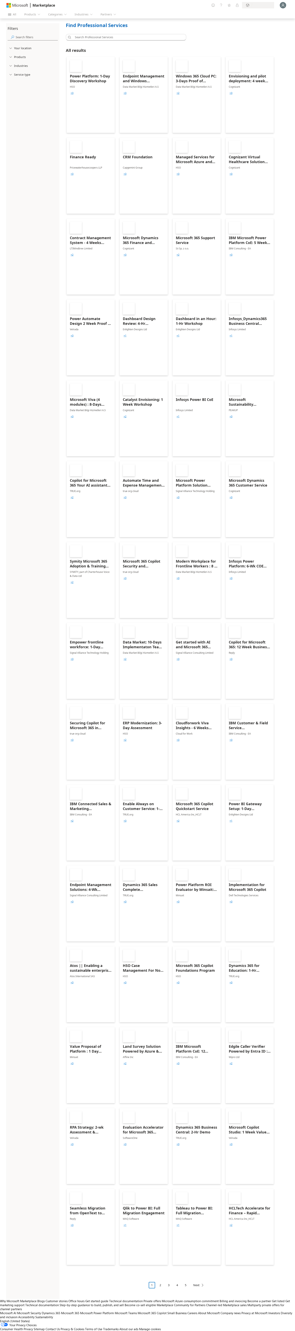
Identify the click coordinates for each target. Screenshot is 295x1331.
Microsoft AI (8, 1313)
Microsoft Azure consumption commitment (191, 1301)
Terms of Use (93, 1329)
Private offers (152, 1301)
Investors (274, 1313)
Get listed (278, 1301)
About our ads (128, 1329)
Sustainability (44, 1317)
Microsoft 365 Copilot (152, 1313)
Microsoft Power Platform (97, 1313)
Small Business (177, 1313)
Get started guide (96, 1301)
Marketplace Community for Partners (181, 1305)
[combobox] (127, 37)
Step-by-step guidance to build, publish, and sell (92, 1305)
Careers (192, 1313)
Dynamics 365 (51, 1313)
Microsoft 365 (70, 1313)
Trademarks (111, 1329)
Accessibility (26, 1317)
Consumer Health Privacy (16, 1329)
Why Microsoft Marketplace (18, 1301)
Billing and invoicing (233, 1301)
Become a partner (259, 1301)
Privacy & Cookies (72, 1329)
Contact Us (53, 1329)
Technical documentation (126, 1301)
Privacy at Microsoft (254, 1313)
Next (196, 1285)
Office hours (76, 1301)
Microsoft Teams (126, 1313)
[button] (68, 37)
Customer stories (57, 1301)
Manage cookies (150, 1329)
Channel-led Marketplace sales (226, 1305)
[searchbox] (37, 37)
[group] (72, 93)
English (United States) (15, 1321)
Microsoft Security (29, 1313)
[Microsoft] (17, 5)
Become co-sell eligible (140, 1305)
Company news (231, 1313)
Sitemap (39, 1329)
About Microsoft (209, 1313)
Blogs (41, 1301)
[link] (91, 95)
